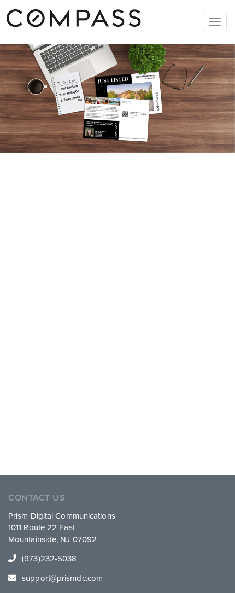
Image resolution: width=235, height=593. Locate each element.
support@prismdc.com (62, 578)
